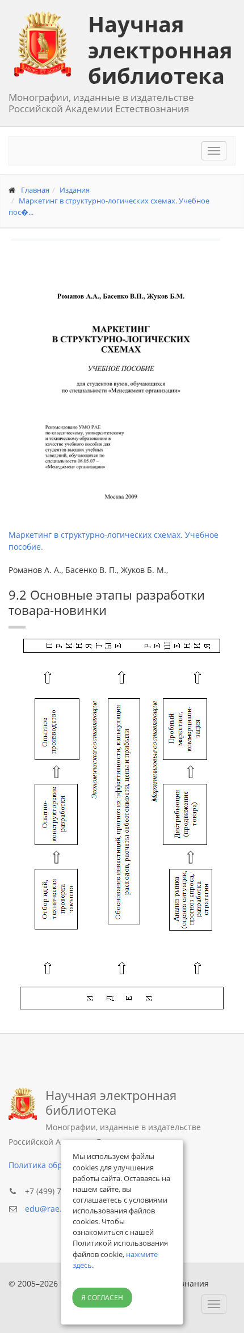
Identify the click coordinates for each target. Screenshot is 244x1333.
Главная (35, 190)
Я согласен (102, 1297)
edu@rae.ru (47, 1208)
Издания (75, 190)
